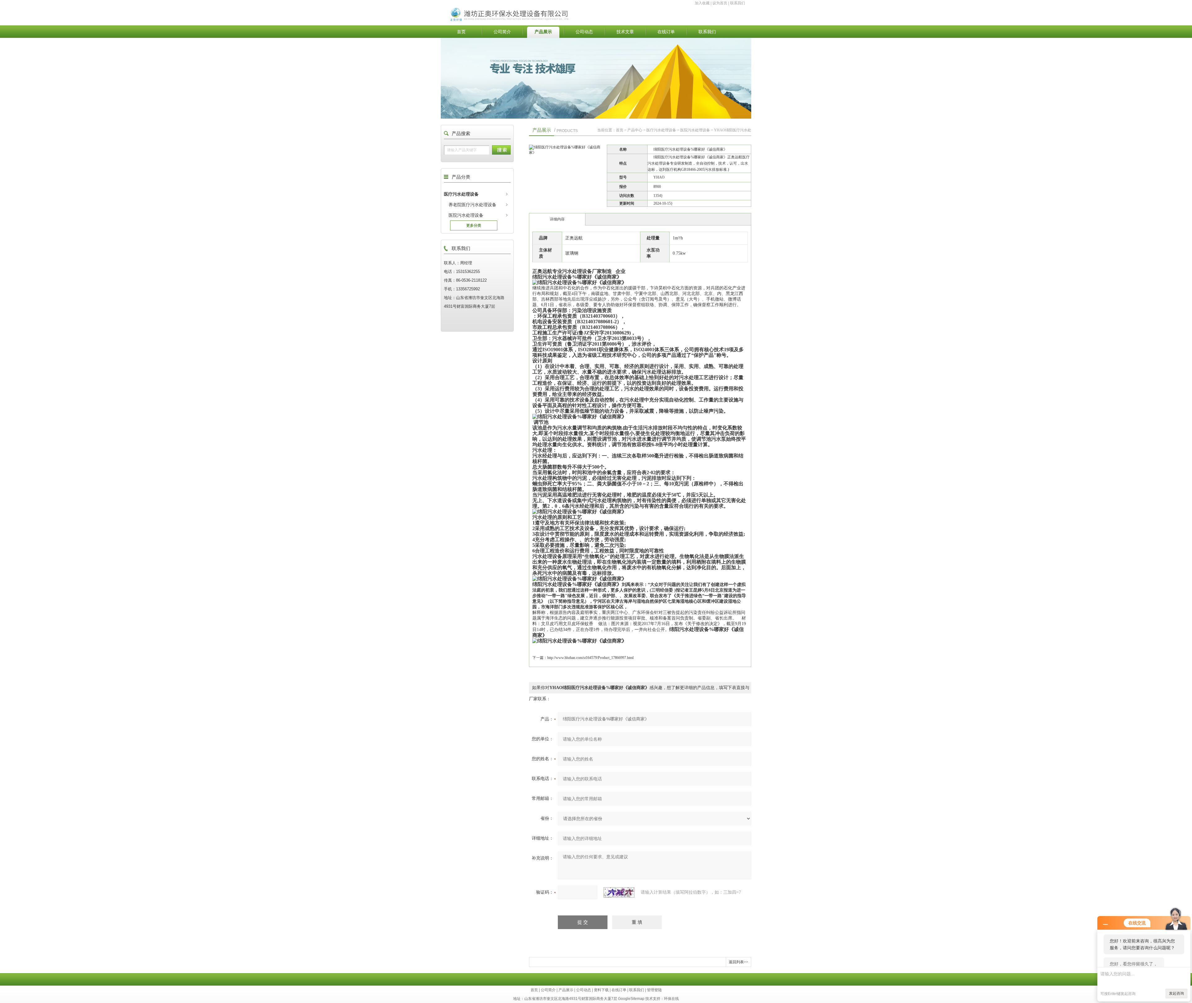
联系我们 (737, 3)
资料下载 (601, 990)
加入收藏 (702, 3)
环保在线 (671, 998)
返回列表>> (738, 962)
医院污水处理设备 (466, 215)
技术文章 (625, 31)
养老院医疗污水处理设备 (472, 204)
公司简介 (502, 31)
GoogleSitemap (631, 998)
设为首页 (719, 3)
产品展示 (543, 31)
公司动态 (584, 31)
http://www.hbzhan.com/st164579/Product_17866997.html (590, 658)
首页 (461, 31)
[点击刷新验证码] (618, 892)
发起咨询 (1176, 993)
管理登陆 (654, 990)
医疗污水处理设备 (461, 194)
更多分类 (473, 225)
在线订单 (666, 31)
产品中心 (634, 130)
